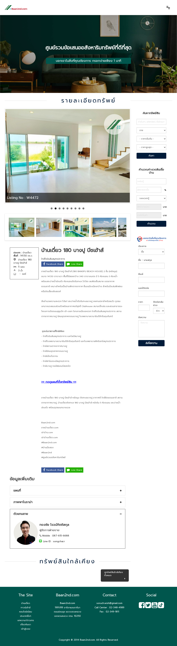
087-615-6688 (60, 535)
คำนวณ (151, 223)
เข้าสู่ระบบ (25, 628)
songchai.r (59, 541)
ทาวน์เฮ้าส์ (25, 607)
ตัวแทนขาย (20, 513)
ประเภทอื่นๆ (25, 616)
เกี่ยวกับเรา (25, 624)
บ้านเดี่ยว (25, 603)
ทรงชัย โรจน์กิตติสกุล (54, 524)
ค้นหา (151, 155)
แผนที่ (17, 490)
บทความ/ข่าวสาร (25, 620)
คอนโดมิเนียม (25, 611)
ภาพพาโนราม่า (22, 502)
